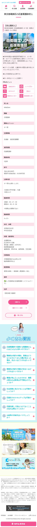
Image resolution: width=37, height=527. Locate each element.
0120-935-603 (26, 2)
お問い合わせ (32, 515)
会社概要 (10, 515)
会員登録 (22, 8)
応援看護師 (31, 8)
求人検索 (14, 8)
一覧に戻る (19, 315)
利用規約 (3, 515)
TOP (6, 8)
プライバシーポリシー (20, 515)
